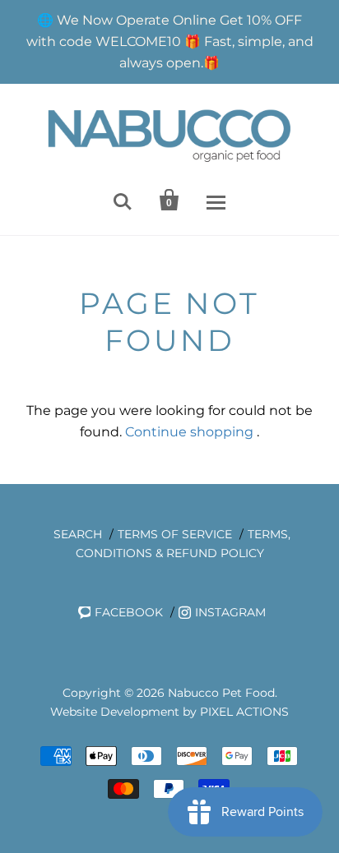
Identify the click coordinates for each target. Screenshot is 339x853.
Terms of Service (175, 534)
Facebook (129, 612)
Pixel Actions (244, 711)
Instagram (230, 612)
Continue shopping (189, 432)
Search (77, 534)
